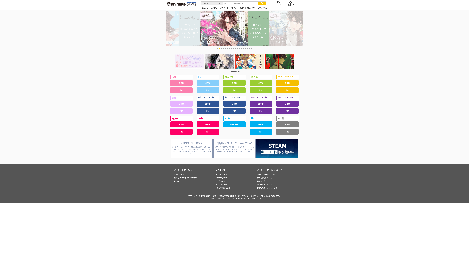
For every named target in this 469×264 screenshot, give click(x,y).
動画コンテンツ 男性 (285, 97)
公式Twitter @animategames (187, 177)
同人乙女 (229, 76)
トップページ (180, 174)
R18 (181, 90)
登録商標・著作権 (265, 184)
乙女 (174, 76)
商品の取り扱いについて (267, 188)
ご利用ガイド (222, 174)
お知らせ (178, 181)
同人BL (254, 76)
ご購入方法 (221, 181)
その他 (281, 118)
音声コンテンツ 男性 (232, 97)
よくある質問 (222, 184)
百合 (174, 97)
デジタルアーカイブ (285, 76)
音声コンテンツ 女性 (206, 97)
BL (199, 76)
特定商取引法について (266, 174)
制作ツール (234, 124)
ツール (227, 118)
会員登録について (223, 188)
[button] (217, 48)
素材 (253, 118)
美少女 (175, 118)
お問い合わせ (222, 177)
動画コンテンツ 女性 (259, 97)
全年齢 (181, 83)
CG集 (200, 118)
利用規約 (261, 181)
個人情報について (265, 177)
